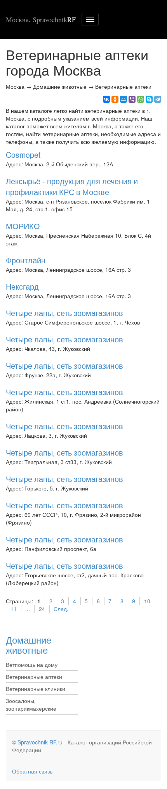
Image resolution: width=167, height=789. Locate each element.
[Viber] (132, 99)
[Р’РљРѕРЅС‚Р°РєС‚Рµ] (106, 99)
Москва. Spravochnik (41, 19)
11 (13, 609)
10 (147, 601)
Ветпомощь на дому (31, 664)
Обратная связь (32, 771)
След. (61, 609)
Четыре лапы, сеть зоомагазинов (64, 312)
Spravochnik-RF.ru (40, 742)
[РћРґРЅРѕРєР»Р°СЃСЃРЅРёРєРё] (114, 99)
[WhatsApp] (140, 99)
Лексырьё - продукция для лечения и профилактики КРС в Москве (72, 186)
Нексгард (22, 286)
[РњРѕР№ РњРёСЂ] (123, 99)
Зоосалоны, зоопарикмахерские (31, 704)
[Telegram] (157, 99)
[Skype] (149, 99)
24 (42, 609)
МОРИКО (23, 225)
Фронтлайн (25, 260)
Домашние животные (28, 644)
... (27, 609)
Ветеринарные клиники (35, 688)
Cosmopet (23, 154)
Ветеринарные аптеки (34, 676)
